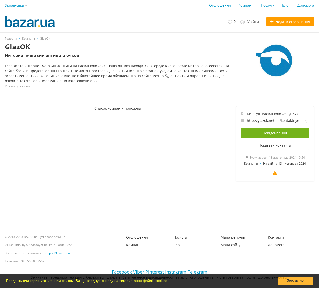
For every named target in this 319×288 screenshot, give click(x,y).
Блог (286, 5)
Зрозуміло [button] (295, 280)
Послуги (268, 5)
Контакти (276, 237)
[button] (169, 281)
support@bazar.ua (57, 253)
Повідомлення (275, 133)
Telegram (197, 272)
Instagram (175, 272)
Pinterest (154, 272)
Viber (138, 272)
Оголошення (220, 5)
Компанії (245, 5)
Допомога (305, 5)
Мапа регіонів (233, 237)
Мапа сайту (230, 244)
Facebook (122, 272)
